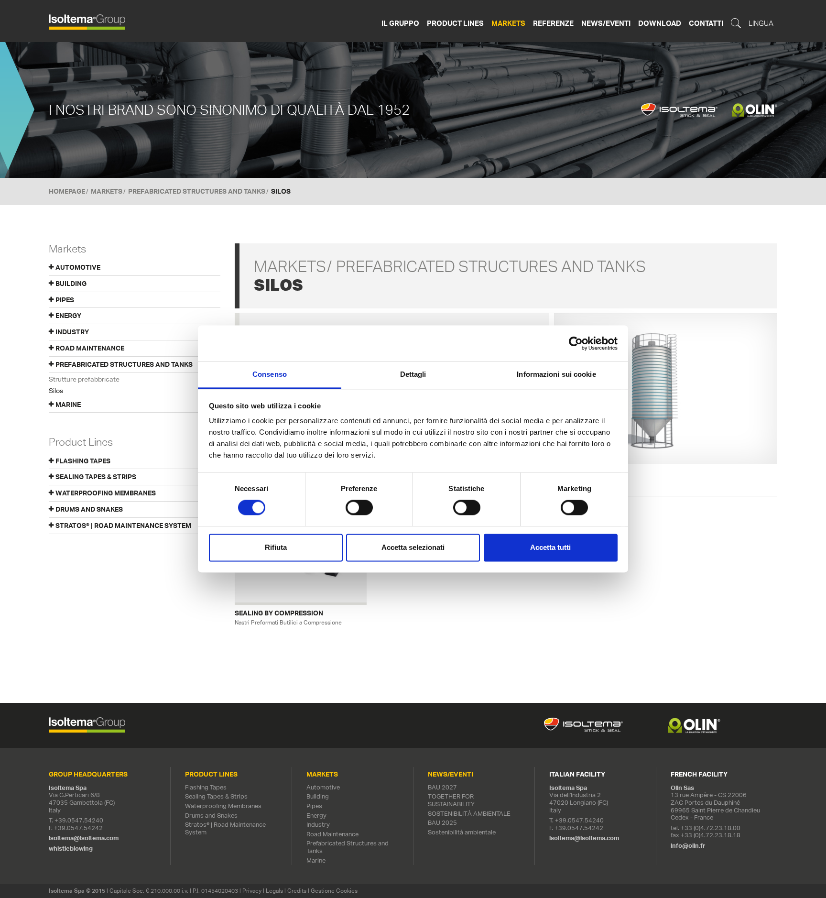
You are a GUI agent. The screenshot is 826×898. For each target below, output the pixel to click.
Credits (296, 890)
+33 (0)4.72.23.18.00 (710, 828)
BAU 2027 (442, 787)
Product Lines (455, 23)
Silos (56, 390)
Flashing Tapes (82, 461)
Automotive (323, 787)
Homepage (67, 191)
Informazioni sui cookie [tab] (556, 374)
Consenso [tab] (269, 374)
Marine (316, 860)
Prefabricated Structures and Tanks (196, 191)
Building (317, 796)
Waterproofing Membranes (105, 493)
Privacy (251, 890)
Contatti (706, 23)
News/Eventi (605, 23)
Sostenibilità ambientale (462, 832)
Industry (318, 824)
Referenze (553, 23)
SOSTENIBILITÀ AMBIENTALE (469, 813)
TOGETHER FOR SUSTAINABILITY (451, 800)
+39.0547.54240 (78, 820)
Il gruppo (400, 23)
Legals (274, 890)
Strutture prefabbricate (84, 379)
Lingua (761, 23)
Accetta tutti (550, 547)
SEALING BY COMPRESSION (279, 613)
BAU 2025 (442, 822)
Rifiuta (276, 547)
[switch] (359, 507)
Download (659, 23)
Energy (316, 815)
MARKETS (106, 191)
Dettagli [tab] (413, 374)
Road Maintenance (332, 834)
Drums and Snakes (89, 509)
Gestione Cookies (334, 890)
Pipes (314, 806)
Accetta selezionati (413, 547)
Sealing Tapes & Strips (95, 477)
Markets (508, 23)
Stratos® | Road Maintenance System (123, 525)
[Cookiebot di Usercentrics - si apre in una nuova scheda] (576, 343)
